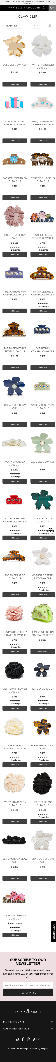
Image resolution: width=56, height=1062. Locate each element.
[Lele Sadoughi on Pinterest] (28, 1039)
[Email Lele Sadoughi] (38, 1039)
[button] (49, 25)
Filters (37, 26)
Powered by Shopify (39, 1049)
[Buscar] (45, 7)
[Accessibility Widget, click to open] (50, 531)
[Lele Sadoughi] (28, 8)
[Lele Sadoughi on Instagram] (17, 1039)
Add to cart (15, 84)
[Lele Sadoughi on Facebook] (23, 1039)
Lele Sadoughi (22, 1049)
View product (42, 651)
